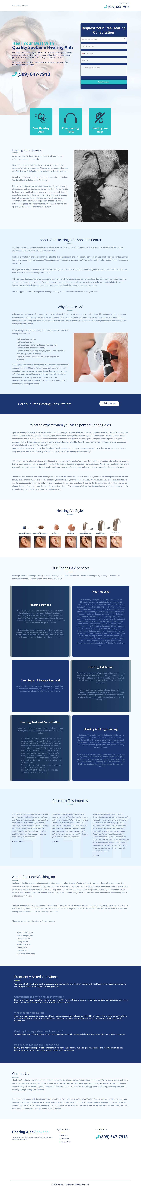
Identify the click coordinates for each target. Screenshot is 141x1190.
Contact (25, 5)
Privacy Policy (66, 1142)
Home (14, 5)
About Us (64, 1135)
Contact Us (65, 1139)
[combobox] (104, 39)
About (19, 5)
